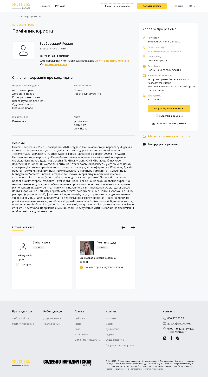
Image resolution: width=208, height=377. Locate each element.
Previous (123, 227)
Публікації (80, 318)
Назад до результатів (28, 16)
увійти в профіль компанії (112, 60)
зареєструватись (56, 64)
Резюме (60, 6)
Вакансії (45, 6)
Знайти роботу (20, 318)
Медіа (78, 323)
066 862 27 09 (175, 318)
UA (191, 6)
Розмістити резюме (23, 323)
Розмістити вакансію (117, 6)
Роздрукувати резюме (163, 144)
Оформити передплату (87, 339)
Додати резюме (152, 5)
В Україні (111, 318)
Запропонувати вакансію (169, 108)
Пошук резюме (51, 323)
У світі (109, 323)
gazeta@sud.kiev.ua (179, 323)
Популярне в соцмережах (120, 345)
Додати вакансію (52, 318)
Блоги (78, 328)
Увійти (178, 6)
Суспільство (112, 328)
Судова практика (115, 339)
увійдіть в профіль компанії (164, 51)
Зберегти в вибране (170, 115)
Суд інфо (110, 334)
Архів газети (81, 334)
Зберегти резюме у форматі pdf (169, 136)
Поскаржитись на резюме (170, 123)
